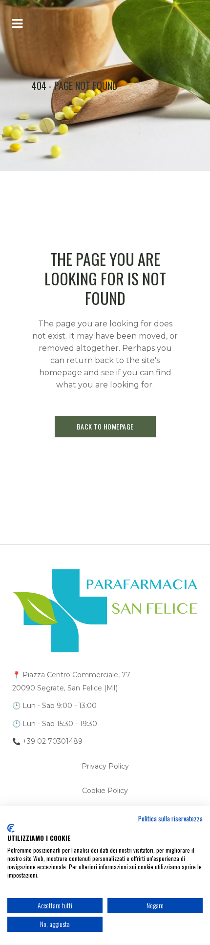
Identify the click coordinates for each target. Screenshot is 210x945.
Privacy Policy (105, 766)
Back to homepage (105, 426)
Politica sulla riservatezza (170, 818)
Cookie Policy (105, 790)
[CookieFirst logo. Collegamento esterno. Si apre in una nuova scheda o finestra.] (11, 828)
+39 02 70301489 (52, 741)
